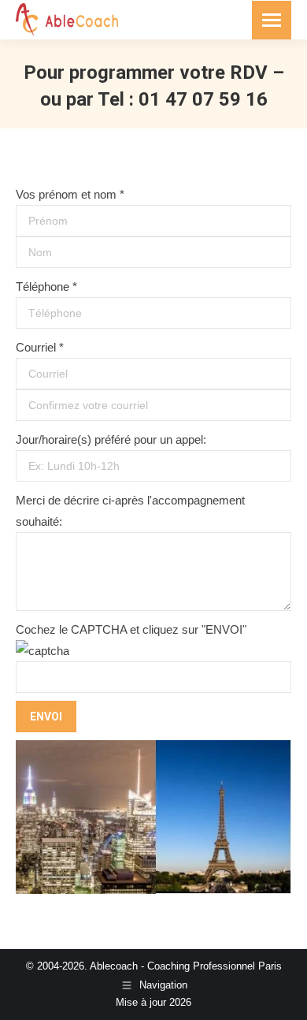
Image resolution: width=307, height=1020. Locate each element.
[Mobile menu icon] (271, 20)
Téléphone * (46, 286)
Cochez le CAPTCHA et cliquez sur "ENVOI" (131, 629)
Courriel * (40, 347)
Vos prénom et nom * (70, 194)
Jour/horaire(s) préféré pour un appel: (111, 439)
